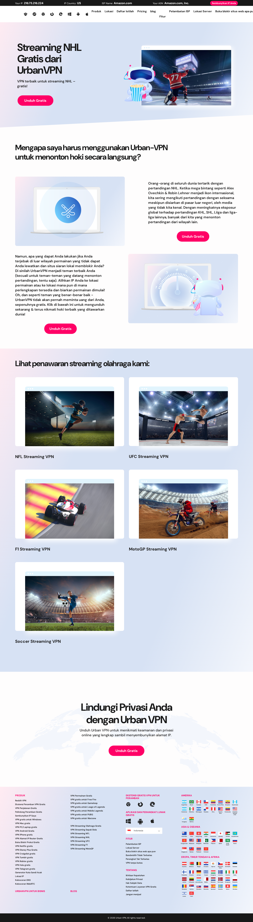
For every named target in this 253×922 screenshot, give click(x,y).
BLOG (73, 891)
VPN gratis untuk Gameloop (84, 803)
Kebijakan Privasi (134, 879)
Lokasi (109, 11)
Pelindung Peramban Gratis (28, 812)
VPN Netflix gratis (24, 846)
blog (153, 11)
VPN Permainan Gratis (81, 795)
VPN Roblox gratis (24, 861)
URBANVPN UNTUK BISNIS (30, 891)
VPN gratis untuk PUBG (81, 814)
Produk (96, 11)
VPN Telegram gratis (25, 869)
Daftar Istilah (125, 11)
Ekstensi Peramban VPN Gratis (30, 804)
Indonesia (138, 830)
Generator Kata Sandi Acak (28, 872)
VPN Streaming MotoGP (81, 848)
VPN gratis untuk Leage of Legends (87, 807)
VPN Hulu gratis (22, 865)
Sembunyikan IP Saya (25, 815)
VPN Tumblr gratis (24, 857)
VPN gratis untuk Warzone (83, 818)
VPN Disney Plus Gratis (26, 850)
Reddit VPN (20, 800)
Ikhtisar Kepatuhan (135, 875)
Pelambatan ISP (179, 11)
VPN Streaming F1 (79, 845)
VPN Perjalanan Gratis (26, 808)
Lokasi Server (202, 11)
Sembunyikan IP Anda (224, 3)
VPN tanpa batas (134, 862)
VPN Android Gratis (24, 831)
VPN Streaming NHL (80, 837)
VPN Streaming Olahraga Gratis (85, 826)
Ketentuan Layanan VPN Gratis (141, 886)
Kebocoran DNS (23, 880)
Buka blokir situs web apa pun (141, 851)
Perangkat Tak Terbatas (137, 859)
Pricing (142, 11)
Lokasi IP (19, 876)
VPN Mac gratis (22, 823)
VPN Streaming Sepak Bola (83, 829)
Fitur (129, 838)
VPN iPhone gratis (24, 834)
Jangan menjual (133, 894)
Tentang (131, 870)
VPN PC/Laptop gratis (26, 827)
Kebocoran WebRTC (25, 884)
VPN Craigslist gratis (25, 853)
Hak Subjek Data (134, 883)
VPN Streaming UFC (80, 841)
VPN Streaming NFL (80, 833)
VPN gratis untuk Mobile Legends (86, 810)
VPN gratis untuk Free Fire (83, 799)
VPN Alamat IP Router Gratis (29, 838)
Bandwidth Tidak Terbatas (139, 855)
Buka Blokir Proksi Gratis (27, 842)
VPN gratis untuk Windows (28, 819)
